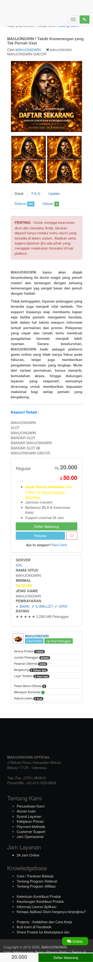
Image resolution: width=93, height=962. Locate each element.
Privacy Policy (57, 951)
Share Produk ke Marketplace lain (43, 931)
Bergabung (30, 670)
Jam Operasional (30, 836)
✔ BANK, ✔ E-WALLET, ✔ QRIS (41, 606)
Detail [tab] (19, 193)
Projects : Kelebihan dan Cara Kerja (44, 921)
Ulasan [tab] (49, 203)
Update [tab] (54, 193)
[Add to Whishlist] (71, 536)
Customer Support (31, 831)
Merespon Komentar (28, 692)
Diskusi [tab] (24, 203)
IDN (19, 565)
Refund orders (28, 698)
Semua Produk (29, 651)
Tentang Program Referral (37, 881)
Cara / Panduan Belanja (35, 875)
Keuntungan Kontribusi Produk (40, 901)
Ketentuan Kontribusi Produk (39, 896)
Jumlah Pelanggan (31, 657)
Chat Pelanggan (60, 641)
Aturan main (26, 810)
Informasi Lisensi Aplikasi (36, 906)
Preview (40, 535)
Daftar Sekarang (46, 526)
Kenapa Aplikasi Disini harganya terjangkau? (51, 911)
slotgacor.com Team (28, 951)
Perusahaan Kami (31, 805)
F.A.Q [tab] (35, 193)
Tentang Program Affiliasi (36, 886)
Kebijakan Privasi (30, 821)
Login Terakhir (31, 676)
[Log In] (84, 19)
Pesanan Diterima (30, 663)
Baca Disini (59, 545)
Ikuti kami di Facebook (34, 926)
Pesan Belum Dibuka (29, 686)
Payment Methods (31, 826)
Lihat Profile (34, 641)
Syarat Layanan (29, 816)
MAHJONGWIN (28, 49)
